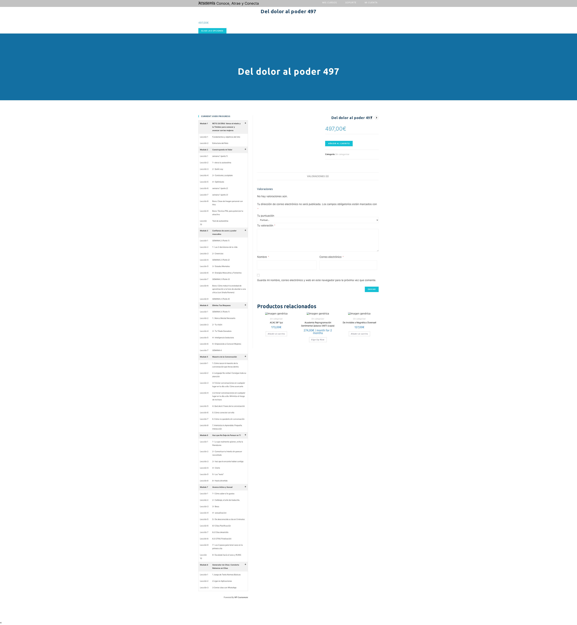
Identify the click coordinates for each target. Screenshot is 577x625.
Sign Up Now (317, 340)
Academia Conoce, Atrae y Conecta (228, 3)
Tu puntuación (265, 215)
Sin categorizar (342, 154)
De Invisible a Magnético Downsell (359, 322)
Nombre (263, 256)
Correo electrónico (331, 256)
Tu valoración (266, 225)
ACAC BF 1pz (276, 322)
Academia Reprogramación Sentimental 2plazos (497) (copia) (317, 324)
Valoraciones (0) (318, 176)
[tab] (317, 176)
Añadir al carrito (339, 143)
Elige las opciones (212, 31)
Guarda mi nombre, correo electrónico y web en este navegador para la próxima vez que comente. (316, 280)
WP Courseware (241, 597)
